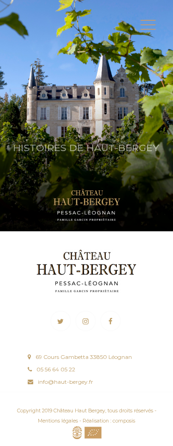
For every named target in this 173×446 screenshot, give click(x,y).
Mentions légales (58, 421)
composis (124, 421)
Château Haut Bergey (79, 411)
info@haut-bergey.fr (65, 381)
